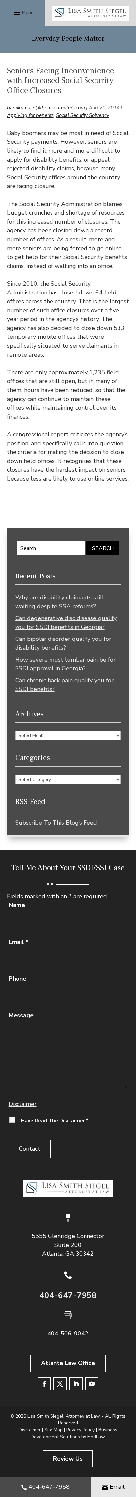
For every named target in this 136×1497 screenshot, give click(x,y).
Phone (17, 979)
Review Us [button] (68, 1459)
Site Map (53, 1430)
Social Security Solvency (82, 115)
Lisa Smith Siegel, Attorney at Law (63, 1416)
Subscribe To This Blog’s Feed (56, 823)
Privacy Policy (80, 1430)
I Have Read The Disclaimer (53, 1120)
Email (18, 942)
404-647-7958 (68, 1295)
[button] (23, 12)
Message (21, 1015)
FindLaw (96, 1437)
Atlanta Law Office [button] (68, 1363)
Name (17, 905)
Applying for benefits (30, 115)
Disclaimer (23, 1104)
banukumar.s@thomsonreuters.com (46, 107)
